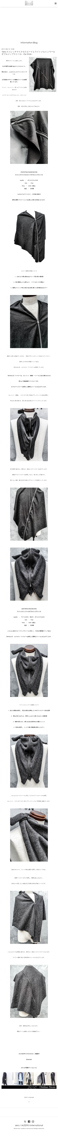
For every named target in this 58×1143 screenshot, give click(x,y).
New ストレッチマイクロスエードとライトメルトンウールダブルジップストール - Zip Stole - (28, 53)
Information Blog (29, 42)
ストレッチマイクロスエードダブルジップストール (29, 174)
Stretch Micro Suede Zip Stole (29, 172)
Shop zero (29, 1059)
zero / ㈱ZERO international (29, 1125)
